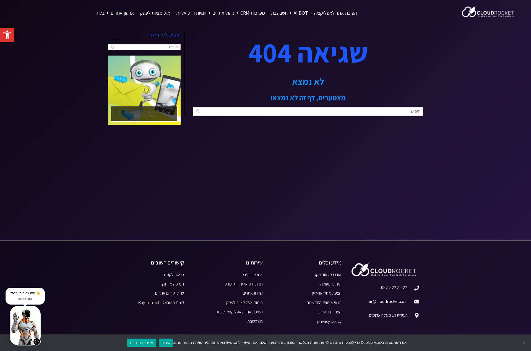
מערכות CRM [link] (252, 13)
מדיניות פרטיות (141, 342)
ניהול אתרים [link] (223, 13)
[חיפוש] (198, 111)
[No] (524, 342)
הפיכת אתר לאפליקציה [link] (335, 13)
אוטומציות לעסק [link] (155, 13)
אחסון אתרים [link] (122, 13)
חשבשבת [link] (279, 13)
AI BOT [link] (301, 13)
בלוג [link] (101, 13)
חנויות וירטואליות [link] (191, 13)
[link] (7, 35)
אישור (166, 342)
